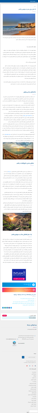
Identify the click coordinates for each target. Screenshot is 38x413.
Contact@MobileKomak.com (11, 339)
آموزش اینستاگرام (33, 389)
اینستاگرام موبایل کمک (28, 290)
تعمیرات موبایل (33, 379)
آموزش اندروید (33, 400)
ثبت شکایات (34, 378)
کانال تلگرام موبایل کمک (27, 284)
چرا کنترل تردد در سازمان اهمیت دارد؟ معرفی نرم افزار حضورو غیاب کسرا (23, 301)
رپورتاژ (35, 6)
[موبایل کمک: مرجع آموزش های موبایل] (32, 1)
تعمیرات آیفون (33, 404)
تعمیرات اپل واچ (33, 406)
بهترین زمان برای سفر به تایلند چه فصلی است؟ (27, 298)
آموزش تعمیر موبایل (33, 383)
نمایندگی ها (34, 372)
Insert (28, 412)
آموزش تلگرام (34, 393)
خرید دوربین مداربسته (31, 300)
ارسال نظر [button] (4, 315)
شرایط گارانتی (34, 374)
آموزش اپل (34, 396)
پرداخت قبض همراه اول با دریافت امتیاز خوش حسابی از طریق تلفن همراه (23, 303)
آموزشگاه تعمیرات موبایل (32, 394)
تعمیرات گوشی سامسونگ (32, 402)
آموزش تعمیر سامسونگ (32, 391)
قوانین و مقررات (33, 387)
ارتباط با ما (34, 381)
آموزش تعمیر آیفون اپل (32, 385)
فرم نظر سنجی (33, 398)
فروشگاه (34, 376)
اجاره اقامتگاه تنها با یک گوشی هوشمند (28, 305)
